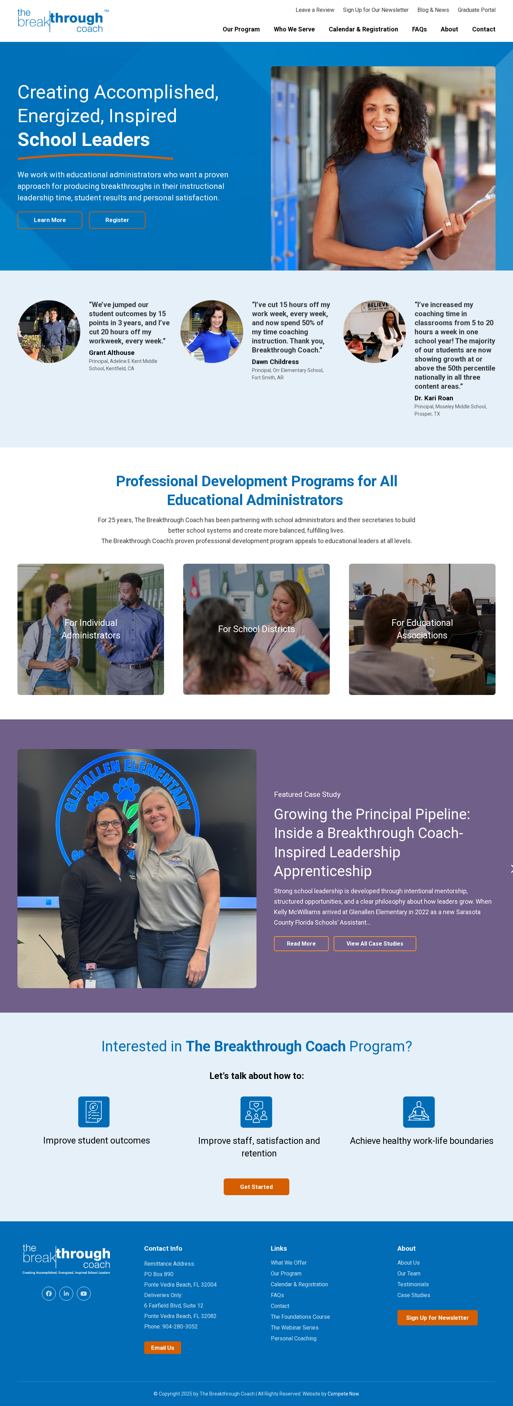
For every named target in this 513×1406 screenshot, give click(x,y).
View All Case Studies (375, 943)
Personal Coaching (294, 1338)
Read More (301, 943)
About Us (408, 1262)
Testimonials (413, 1284)
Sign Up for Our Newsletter (376, 10)
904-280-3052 (180, 1326)
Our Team (409, 1273)
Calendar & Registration (299, 1284)
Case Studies (413, 1295)
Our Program (286, 1273)
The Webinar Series (295, 1327)
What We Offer (289, 1262)
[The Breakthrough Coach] (63, 21)
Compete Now (343, 1394)
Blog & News (433, 10)
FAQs (277, 1295)
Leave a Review (315, 10)
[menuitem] (241, 30)
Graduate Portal (477, 10)
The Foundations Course (300, 1317)
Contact (280, 1306)
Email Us (162, 1347)
